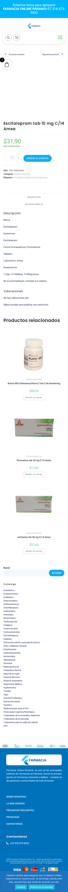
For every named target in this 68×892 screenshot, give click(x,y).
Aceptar (21, 887)
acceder (14, 304)
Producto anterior (17, 54)
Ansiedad (17, 177)
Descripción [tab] (34, 197)
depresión (43, 177)
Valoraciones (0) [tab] (34, 204)
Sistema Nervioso (22, 174)
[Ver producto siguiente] (62, 54)
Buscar (6, 567)
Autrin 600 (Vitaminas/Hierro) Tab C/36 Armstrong (34, 383)
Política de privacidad (41, 887)
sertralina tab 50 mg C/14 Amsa (34, 537)
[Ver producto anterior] (5, 54)
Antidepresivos (30, 177)
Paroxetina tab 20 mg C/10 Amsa (34, 460)
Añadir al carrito (37, 158)
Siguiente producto (50, 54)
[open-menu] (59, 37)
